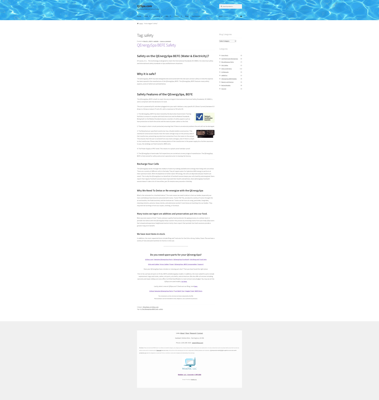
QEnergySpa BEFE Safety (156, 45)
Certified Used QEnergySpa (229, 59)
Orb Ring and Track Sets (198, 259)
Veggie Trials (189, 291)
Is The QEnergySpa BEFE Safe (149, 309)
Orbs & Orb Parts (226, 69)
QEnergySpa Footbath (181, 259)
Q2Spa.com (144, 6)
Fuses (172, 264)
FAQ (167, 16)
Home (139, 16)
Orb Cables (224, 65)
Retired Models (225, 85)
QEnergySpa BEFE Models (229, 79)
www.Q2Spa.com (197, 343)
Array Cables (164, 264)
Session (223, 89)
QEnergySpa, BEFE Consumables (185, 264)
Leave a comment (165, 41)
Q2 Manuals (225, 72)
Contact (176, 16)
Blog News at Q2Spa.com (151, 307)
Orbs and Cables (153, 264)
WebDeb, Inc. (194, 379)
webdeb (156, 41)
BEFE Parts (198, 291)
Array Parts (224, 55)
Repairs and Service (227, 82)
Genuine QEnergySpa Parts (163, 259)
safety (161, 309)
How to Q (156, 16)
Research (193, 333)
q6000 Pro (224, 75)
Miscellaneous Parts (227, 62)
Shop (146, 16)
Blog (186, 16)
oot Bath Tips (179, 291)
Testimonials (196, 16)
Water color (159, 350)
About (182, 333)
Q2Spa (151, 291)
